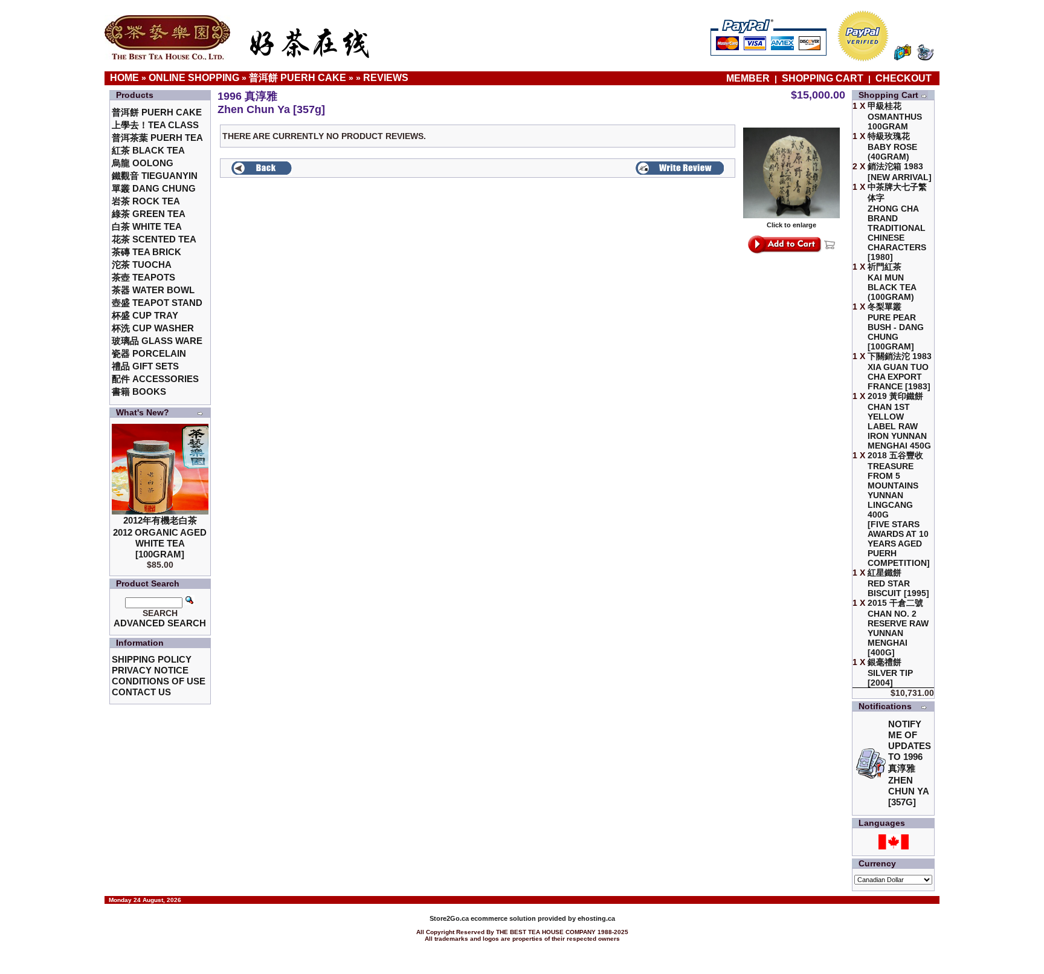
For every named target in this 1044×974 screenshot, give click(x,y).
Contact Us (141, 692)
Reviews (385, 78)
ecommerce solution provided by (504, 918)
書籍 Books (139, 391)
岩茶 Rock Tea (146, 201)
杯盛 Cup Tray (145, 315)
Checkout (903, 78)
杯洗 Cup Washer (153, 328)
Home (124, 78)
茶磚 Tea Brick (146, 252)
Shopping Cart (822, 78)
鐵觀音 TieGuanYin (155, 175)
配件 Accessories (155, 379)
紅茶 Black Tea (148, 150)
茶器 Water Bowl (153, 290)
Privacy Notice (150, 670)
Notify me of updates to (909, 763)
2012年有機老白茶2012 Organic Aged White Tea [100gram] (160, 537)
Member (749, 78)
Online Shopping (194, 78)
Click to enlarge (791, 225)
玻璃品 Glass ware (157, 341)
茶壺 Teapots (143, 277)
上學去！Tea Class (155, 125)
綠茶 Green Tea (148, 214)
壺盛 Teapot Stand (157, 302)
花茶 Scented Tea (154, 239)
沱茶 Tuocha (142, 264)
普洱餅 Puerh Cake (297, 78)
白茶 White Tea (147, 226)
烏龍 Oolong (142, 163)
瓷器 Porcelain (149, 353)
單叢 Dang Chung (154, 188)
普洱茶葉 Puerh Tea (157, 137)
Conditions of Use (158, 681)
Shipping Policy (152, 659)
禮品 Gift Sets (145, 366)
